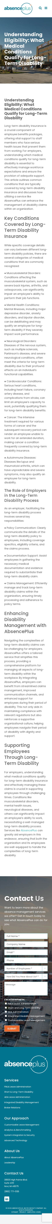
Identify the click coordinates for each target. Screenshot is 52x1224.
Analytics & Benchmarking (17, 1129)
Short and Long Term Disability (24, 1007)
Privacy (22, 1212)
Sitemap (14, 1212)
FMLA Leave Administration (22, 1003)
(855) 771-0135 (11, 1191)
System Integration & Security (19, 1135)
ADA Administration (18, 1011)
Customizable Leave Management (26, 1020)
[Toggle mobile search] (40, 8)
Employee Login (34, 1212)
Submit (12, 1028)
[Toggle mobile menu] (46, 8)
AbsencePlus (29, 830)
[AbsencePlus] (26, 1056)
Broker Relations (12, 1107)
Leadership (9, 1162)
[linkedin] (6, 1198)
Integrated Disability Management (26, 1016)
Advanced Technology (15, 1140)
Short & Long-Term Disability (18, 1091)
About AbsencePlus (14, 1157)
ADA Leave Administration (17, 1097)
